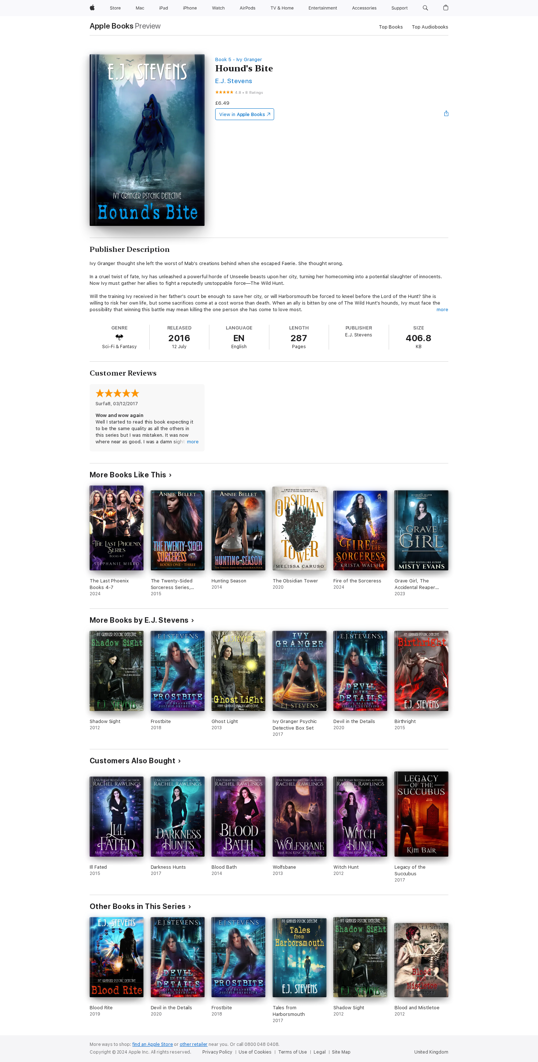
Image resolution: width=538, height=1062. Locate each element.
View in (242, 114)
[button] (425, 8)
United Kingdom (431, 1052)
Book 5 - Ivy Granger (238, 59)
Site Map (341, 1052)
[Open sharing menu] (446, 114)
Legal (319, 1052)
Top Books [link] (391, 27)
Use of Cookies (255, 1052)
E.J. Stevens (234, 81)
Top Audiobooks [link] (430, 27)
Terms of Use (292, 1052)
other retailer (194, 1044)
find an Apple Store (152, 1044)
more (442, 309)
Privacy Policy (217, 1052)
